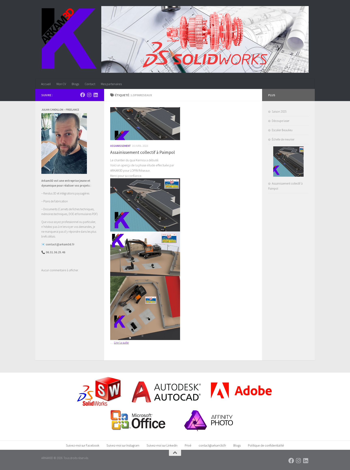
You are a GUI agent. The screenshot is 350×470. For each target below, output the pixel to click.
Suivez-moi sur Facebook (82, 445)
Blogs (75, 84)
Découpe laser (280, 121)
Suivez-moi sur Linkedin (162, 445)
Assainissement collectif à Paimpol (142, 152)
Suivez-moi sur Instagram (123, 445)
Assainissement (120, 146)
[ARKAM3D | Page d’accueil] (69, 38)
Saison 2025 (279, 111)
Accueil (46, 84)
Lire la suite (121, 342)
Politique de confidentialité (266, 445)
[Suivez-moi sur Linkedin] (95, 94)
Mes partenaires (111, 84)
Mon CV (61, 84)
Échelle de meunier (283, 139)
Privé (188, 445)
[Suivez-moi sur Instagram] (89, 94)
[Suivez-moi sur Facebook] (82, 94)
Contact (90, 84)
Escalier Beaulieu (282, 130)
